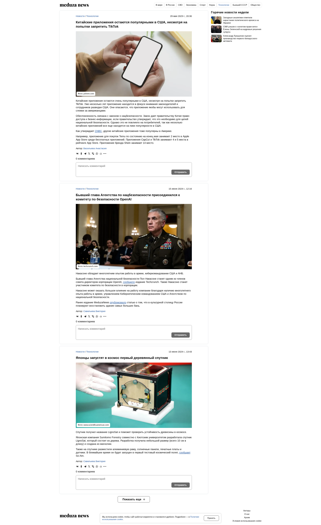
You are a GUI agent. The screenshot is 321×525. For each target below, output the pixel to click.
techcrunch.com (90, 266)
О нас (247, 514)
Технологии (223, 5)
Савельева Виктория (94, 311)
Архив (247, 517)
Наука (212, 5)
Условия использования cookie (246, 521)
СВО (180, 5)
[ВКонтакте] (77, 153)
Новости (80, 16)
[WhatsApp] (97, 153)
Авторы (246, 511)
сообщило (129, 282)
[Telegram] (85, 153)
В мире (159, 5)
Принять (211, 518)
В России (170, 5)
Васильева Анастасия (95, 148)
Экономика (191, 5)
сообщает (184, 452)
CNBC (98, 131)
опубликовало (118, 302)
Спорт (203, 5)
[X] (89, 153)
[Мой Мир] (100, 153)
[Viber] (93, 153)
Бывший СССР (240, 5)
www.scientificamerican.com (96, 425)
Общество (255, 5)
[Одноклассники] (81, 153)
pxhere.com (88, 94)
